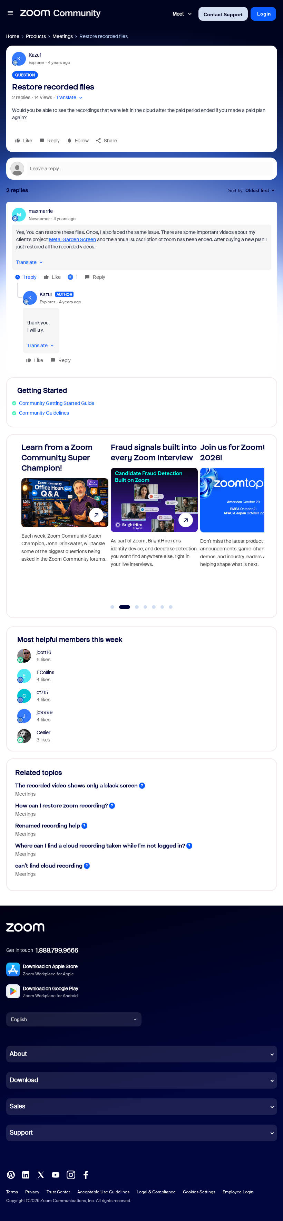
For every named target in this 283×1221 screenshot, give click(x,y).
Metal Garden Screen (72, 239)
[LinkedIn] (25, 1174)
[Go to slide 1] (112, 607)
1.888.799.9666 (57, 950)
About (18, 1054)
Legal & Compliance (156, 1192)
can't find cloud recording (48, 865)
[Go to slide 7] (171, 607)
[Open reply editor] (141, 169)
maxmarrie (41, 211)
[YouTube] (55, 1174)
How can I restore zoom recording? (61, 805)
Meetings (62, 36)
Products (36, 36)
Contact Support (223, 14)
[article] (141, 245)
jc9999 (45, 712)
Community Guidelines (44, 413)
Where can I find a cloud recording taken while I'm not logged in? (100, 845)
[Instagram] (70, 1174)
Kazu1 (35, 55)
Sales (17, 1106)
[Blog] (10, 1174)
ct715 (42, 692)
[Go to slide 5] (154, 607)
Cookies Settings (199, 1192)
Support (21, 1132)
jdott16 (44, 652)
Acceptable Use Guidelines (103, 1192)
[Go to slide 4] (145, 607)
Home (12, 36)
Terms (12, 1192)
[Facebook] (85, 1174)
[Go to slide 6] (162, 607)
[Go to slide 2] (121, 607)
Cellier (43, 732)
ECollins (45, 672)
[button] (10, 14)
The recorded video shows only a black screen (76, 785)
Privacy (32, 1192)
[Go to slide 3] (133, 607)
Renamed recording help (47, 825)
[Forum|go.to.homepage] (60, 14)
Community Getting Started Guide (56, 403)
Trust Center (58, 1192)
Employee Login (238, 1192)
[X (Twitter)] (40, 1174)
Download (24, 1080)
